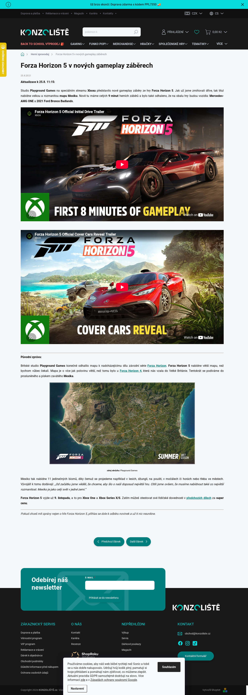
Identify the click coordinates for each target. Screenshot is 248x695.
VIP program (28, 644)
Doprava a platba (30, 13)
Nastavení (77, 688)
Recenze (76, 644)
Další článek (136, 541)
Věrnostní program (31, 638)
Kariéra (93, 13)
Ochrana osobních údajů (34, 672)
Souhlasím (169, 667)
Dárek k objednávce (31, 655)
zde (83, 680)
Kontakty (108, 13)
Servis (125, 638)
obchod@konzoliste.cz (197, 633)
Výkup (125, 632)
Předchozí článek (111, 541)
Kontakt (75, 632)
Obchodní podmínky (32, 661)
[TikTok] (195, 642)
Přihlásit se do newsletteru (104, 597)
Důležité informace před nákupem (39, 666)
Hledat (136, 31)
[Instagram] (187, 642)
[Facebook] (180, 642)
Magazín (79, 13)
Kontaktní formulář (195, 656)
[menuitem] (44, 44)
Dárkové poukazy (131, 644)
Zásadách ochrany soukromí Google (113, 680)
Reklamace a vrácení (57, 13)
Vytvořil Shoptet (211, 689)
